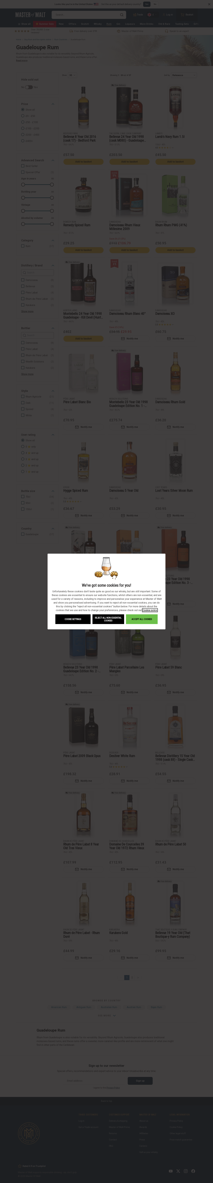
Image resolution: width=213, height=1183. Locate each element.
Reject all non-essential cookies (108, 619)
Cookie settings (73, 619)
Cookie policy (150, 610)
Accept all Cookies (142, 619)
